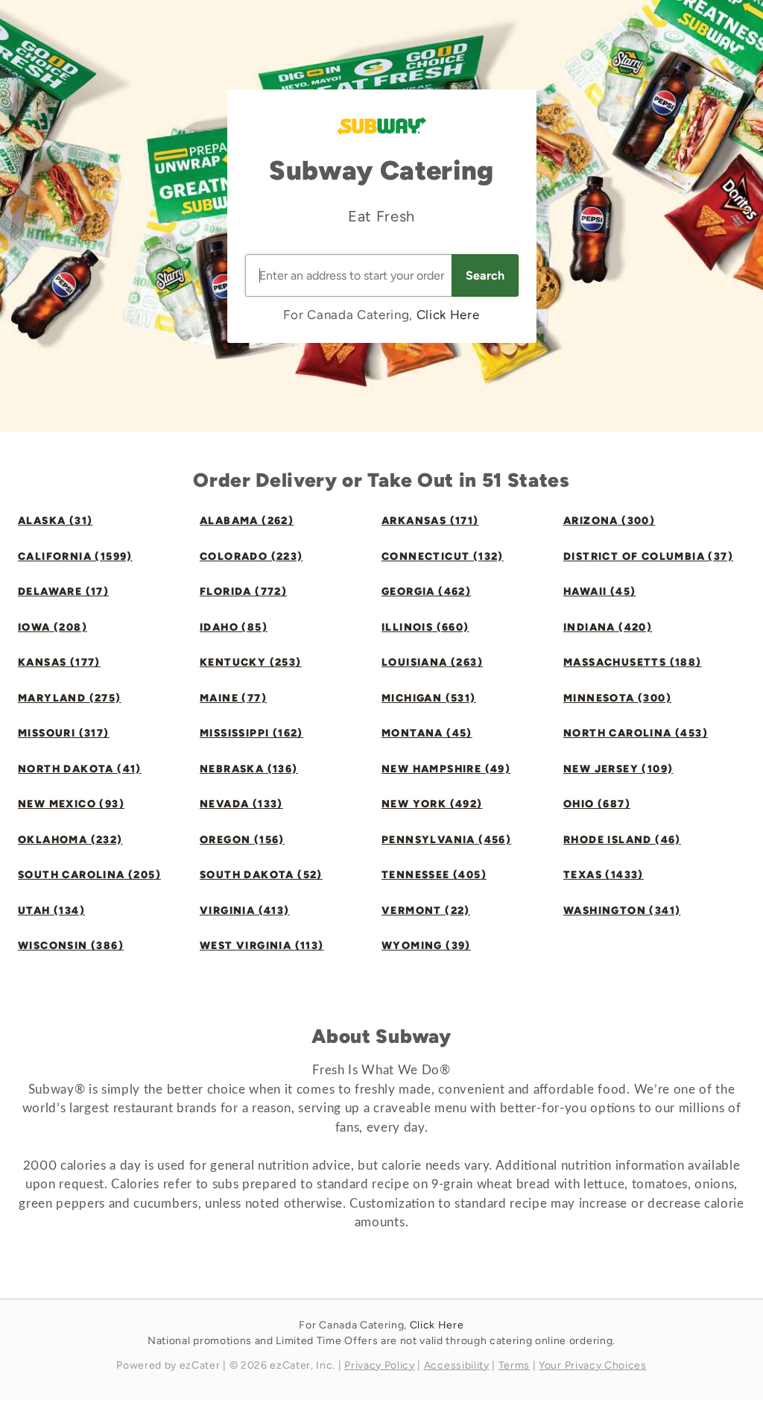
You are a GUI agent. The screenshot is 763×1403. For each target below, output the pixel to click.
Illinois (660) (425, 627)
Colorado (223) (251, 556)
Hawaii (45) (599, 591)
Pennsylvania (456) (446, 839)
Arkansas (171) (430, 520)
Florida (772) (243, 591)
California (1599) (75, 556)
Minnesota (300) (617, 698)
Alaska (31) (55, 520)
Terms (514, 1365)
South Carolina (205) (89, 874)
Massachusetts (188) (632, 662)
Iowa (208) (52, 627)
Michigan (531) (429, 698)
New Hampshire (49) (446, 769)
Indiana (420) (607, 627)
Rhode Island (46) (622, 839)
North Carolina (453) (635, 733)
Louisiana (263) (432, 662)
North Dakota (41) (80, 769)
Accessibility (457, 1365)
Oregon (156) (242, 839)
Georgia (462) (426, 591)
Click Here (448, 314)
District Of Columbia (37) (648, 556)
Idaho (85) (233, 627)
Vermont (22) (426, 910)
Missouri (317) (64, 733)
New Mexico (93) (71, 804)
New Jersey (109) (618, 769)
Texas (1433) (603, 874)
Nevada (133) (241, 804)
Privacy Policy (379, 1365)
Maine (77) (233, 698)
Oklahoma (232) (70, 839)
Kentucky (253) (251, 662)
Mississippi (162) (251, 733)
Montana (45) (427, 733)
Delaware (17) (63, 591)
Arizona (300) (609, 520)
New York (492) (432, 804)
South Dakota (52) (261, 874)
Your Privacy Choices (593, 1365)
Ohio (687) (596, 804)
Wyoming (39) (426, 945)
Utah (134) (51, 910)
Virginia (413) (245, 910)
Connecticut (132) (443, 556)
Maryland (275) (69, 698)
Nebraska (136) (249, 769)
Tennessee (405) (434, 874)
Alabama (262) (247, 520)
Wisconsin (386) (71, 945)
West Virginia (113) (262, 945)
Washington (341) (621, 910)
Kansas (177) (59, 662)
